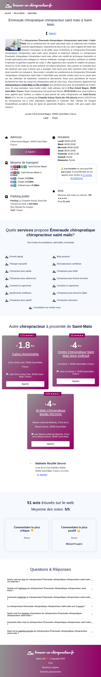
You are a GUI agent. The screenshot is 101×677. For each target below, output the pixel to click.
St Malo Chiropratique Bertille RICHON (50, 412)
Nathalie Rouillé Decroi (50, 463)
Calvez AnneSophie (25, 354)
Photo (55, 118)
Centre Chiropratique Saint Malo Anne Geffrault (76, 353)
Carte (45, 118)
